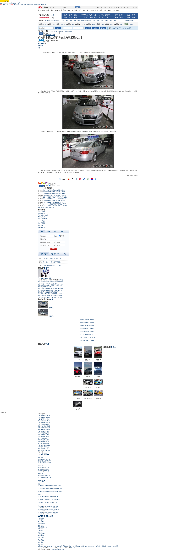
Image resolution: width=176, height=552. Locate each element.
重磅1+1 (40, 287)
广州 (45, 471)
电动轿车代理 (41, 227)
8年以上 (59, 265)
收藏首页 (134, 7)
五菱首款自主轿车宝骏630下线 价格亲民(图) (55, 197)
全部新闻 (109, 546)
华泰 (45, 507)
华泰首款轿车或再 (43, 215)
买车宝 (101, 17)
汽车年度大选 (122, 28)
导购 (70, 15)
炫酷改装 (51, 316)
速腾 (39, 462)
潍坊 (79, 20)
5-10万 (52, 259)
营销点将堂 (59, 297)
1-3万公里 (52, 262)
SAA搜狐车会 (43, 454)
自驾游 (40, 475)
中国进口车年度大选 (43, 431)
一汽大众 (50, 502)
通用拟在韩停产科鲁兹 (44, 426)
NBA (56, 10)
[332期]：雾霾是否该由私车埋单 (54, 285)
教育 (96, 10)
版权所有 (72, 548)
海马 (51, 507)
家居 (22, 5)
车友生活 (40, 474)
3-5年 (51, 265)
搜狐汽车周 (115, 28)
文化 (109, 10)
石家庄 (51, 20)
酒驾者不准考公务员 (43, 443)
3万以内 (45, 259)
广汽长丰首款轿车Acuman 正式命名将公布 (54, 198)
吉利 (42, 507)
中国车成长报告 (47, 287)
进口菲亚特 (46, 491)
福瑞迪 (40, 459)
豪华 (93, 24)
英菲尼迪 (53, 485)
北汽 (49, 290)
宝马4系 (78, 409)
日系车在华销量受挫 (43, 440)
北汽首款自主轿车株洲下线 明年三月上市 (54, 192)
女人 (25, 5)
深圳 (47, 471)
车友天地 (48, 477)
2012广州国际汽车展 (43, 433)
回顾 (124, 7)
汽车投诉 (40, 520)
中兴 (47, 513)
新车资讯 (64, 31)
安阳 (45, 467)
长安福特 (50, 496)
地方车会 (40, 465)
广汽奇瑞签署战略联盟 (44, 415)
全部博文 (115, 546)
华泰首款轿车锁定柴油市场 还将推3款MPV (54, 190)
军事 (47, 10)
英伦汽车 (43, 510)
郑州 (94, 20)
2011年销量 (61, 293)
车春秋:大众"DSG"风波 (44, 278)
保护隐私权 (84, 546)
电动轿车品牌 (41, 217)
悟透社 (44, 297)
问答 (121, 15)
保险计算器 (41, 537)
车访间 (40, 295)
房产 (19, 5)
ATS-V (88, 376)
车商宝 (98, 7)
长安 (52, 290)
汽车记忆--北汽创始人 (44, 447)
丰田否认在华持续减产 (44, 419)
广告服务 (65, 546)
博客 (36, 5)
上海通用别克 (58, 488)
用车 (116, 15)
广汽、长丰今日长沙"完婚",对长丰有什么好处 (55, 205)
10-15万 (56, 259)
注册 (81, 7)
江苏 (45, 469)
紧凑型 (63, 24)
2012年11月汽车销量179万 (50, 293)
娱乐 (8, 5)
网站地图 (118, 7)
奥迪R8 (98, 387)
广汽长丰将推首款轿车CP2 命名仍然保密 (54, 200)
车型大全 (84, 15)
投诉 (121, 17)
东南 (54, 513)
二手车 (107, 17)
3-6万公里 (57, 262)
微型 (44, 24)
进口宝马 (40, 491)
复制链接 (40, 45)
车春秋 (48, 295)
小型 (53, 24)
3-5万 (48, 259)
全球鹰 (48, 507)
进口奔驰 (40, 485)
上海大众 (45, 502)
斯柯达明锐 (88, 387)
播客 (30, 5)
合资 (39, 494)
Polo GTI (78, 360)
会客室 (44, 295)
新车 (66, 15)
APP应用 (110, 7)
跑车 (121, 24)
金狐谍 (48, 297)
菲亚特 (43, 462)
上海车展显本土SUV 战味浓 (87, 337)
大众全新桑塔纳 (88, 398)
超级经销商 (41, 292)
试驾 (75, 15)
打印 (39, 47)
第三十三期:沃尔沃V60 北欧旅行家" (54, 288)
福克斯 (46, 461)
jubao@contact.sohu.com (58, 549)
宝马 (48, 459)
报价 (91, 15)
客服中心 (71, 546)
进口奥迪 (45, 485)
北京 (42, 467)
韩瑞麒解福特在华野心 (44, 429)
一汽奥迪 (52, 499)
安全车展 (128, 28)
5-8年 (54, 265)
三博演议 (53, 295)
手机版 (104, 7)
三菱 (66, 170)
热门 (39, 484)
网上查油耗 (41, 521)
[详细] (61, 280)
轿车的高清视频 (42, 218)
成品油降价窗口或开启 (44, 421)
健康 (100, 10)
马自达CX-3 (78, 376)
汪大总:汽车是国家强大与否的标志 (53, 281)
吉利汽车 (60, 290)
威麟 (56, 507)
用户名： (52, 7)
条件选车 (40, 528)
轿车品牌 (40, 225)
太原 (59, 20)
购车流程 (40, 539)
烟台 (71, 20)
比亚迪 (55, 290)
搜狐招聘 (59, 546)
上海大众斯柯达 (50, 488)
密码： (65, 7)
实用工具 (41, 516)
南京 (111, 20)
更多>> (66, 254)
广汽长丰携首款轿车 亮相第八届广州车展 (54, 193)
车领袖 (40, 283)
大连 (90, 20)
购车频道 (58, 31)
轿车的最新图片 (42, 211)
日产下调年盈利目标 (43, 424)
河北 (47, 469)
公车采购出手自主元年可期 (87, 340)
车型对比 (84, 17)
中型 (73, 24)
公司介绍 (98, 546)
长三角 (40, 477)
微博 (133, 15)
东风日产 (56, 496)
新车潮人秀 (41, 288)
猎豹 (103, 91)
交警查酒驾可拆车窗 (43, 441)
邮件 (33, 5)
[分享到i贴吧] (92, 179)
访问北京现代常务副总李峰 (49, 283)
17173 (9, 3)
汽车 (16, 5)
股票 (68, 10)
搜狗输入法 (47, 546)
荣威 (42, 513)
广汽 (56, 513)
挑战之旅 (44, 475)
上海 (42, 471)
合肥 (115, 20)
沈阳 (86, 20)
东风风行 (56, 510)
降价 (70, 17)
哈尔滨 (106, 20)
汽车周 (48, 35)
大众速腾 (77, 398)
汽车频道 (52, 31)
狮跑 (43, 459)
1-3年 (48, 265)
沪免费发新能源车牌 (43, 436)
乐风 (50, 461)
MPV (102, 24)
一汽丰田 (56, 502)
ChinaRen (5, 3)
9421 (48, 475)
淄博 (82, 20)
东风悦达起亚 (42, 488)
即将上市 (70, 31)
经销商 (101, 15)
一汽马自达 (46, 499)
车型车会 (40, 457)
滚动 (128, 7)
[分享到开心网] (80, 179)
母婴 (92, 10)
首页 (39, 10)
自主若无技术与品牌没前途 (87, 322)
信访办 (40, 297)
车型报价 (40, 530)
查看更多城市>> (129, 20)
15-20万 (60, 259)
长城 (39, 513)
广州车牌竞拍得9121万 (44, 422)
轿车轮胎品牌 (41, 222)
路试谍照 (51, 308)
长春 (102, 20)
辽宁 (39, 471)
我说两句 (43, 5)
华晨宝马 (45, 496)
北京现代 (57, 499)
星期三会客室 (41, 285)
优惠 (91, 17)
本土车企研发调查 (43, 290)
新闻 (43, 10)
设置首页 (40, 546)
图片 (95, 15)
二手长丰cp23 (41, 220)
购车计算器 (41, 535)
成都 (42, 469)
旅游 (105, 10)
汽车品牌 (41, 481)
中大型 (83, 24)
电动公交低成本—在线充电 (87, 328)
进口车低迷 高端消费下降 (87, 334)
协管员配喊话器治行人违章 (87, 325)
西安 (98, 20)
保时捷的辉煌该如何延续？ (51, 292)
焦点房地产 (14, 3)
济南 (63, 20)
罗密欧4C (98, 360)
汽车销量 (40, 293)
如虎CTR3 (98, 398)
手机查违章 (41, 518)
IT (14, 5)
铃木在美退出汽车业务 (44, 428)
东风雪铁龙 (59, 491)
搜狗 (19, 3)
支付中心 (53, 546)
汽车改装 (40, 542)
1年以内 (45, 265)
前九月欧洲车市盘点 (43, 434)
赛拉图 (49, 462)
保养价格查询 (41, 523)
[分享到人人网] (84, 179)
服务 (128, 17)
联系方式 (77, 546)
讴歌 (49, 485)
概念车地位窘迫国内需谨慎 (87, 331)
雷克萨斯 (58, 485)
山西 (47, 467)
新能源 (131, 24)
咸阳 (39, 467)
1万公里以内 (46, 262)
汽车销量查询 (41, 534)
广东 (39, 469)
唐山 (55, 20)
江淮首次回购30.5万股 (44, 417)
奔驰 (46, 462)
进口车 (107, 15)
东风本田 (40, 499)
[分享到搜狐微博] (68, 179)
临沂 (75, 20)
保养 (116, 17)
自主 (39, 505)
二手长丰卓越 (41, 224)
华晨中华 (48, 510)
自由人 (44, 477)
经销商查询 (41, 541)
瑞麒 (54, 507)
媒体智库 (52, 35)
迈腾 (46, 459)
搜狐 (1, 3)
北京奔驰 (40, 502)
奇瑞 (39, 507)
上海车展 (94, 52)
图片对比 (45, 527)
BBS (39, 5)
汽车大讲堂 (41, 281)
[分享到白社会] (76, 179)
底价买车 (40, 544)
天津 (46, 20)
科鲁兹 (43, 461)
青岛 (67, 20)
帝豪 (39, 510)
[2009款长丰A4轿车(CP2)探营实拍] (88, 88)
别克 (39, 461)
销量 (75, 17)
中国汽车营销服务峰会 (44, 445)
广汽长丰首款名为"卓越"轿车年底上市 (53, 202)
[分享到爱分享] (96, 179)
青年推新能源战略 (43, 438)
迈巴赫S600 (88, 360)
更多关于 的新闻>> (46, 207)
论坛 (128, 15)
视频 (28, 5)
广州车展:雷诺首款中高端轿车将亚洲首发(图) (55, 195)
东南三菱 (40, 496)
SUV (111, 24)
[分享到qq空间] (72, 179)
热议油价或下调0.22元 (44, 450)
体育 (4, 5)
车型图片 (40, 532)
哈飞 (52, 510)
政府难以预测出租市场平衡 (87, 319)
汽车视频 (53, 297)
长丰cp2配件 (41, 213)
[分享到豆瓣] (88, 179)
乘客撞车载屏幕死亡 (43, 448)
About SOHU (91, 546)
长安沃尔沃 (53, 491)
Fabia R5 (98, 376)
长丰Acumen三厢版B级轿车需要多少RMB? (54, 204)
